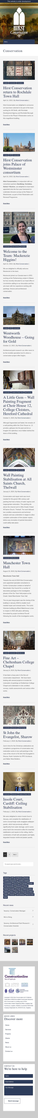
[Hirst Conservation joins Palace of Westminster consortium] (19, 142)
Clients (7, 1038)
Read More (6, 124)
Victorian (12, 894)
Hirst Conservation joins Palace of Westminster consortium (17, 166)
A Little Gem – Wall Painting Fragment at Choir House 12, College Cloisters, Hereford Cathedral (18, 405)
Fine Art (16, 883)
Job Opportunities (9, 886)
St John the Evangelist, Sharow (17, 734)
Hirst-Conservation (22, 100)
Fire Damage (23, 883)
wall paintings (20, 894)
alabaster (6, 878)
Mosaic (26, 886)
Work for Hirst (30, 894)
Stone (11, 892)
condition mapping (23, 880)
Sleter (30, 889)
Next (33, 315)
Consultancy (20, 83)
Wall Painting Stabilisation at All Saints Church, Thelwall (17, 481)
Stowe (17, 892)
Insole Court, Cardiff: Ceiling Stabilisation (15, 803)
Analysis (6, 83)
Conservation (12, 83)
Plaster (19, 889)
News (7, 1042)
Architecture (18, 878)
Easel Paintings (15, 246)
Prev (5, 315)
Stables (6, 892)
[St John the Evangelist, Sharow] (19, 715)
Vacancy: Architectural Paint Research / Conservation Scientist (17, 924)
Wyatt (5, 897)
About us (8, 1047)
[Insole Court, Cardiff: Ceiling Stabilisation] (19, 781)
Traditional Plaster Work (17, 392)
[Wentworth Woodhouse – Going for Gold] (19, 315)
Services (8, 1029)
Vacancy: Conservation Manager (14, 911)
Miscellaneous (15, 558)
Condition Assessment (10, 880)
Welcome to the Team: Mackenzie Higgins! (16, 255)
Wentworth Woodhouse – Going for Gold (18, 337)
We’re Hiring (8, 917)
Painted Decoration (9, 889)
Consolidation (8, 883)
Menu (5, 42)
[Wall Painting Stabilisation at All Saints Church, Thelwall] (19, 457)
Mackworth (19, 886)
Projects (24, 889)
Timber (6, 894)
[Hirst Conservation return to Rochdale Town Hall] (19, 70)
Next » (15, 854)
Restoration (14, 727)
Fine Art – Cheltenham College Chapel (18, 661)
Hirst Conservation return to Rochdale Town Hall (17, 91)
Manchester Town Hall (16, 564)
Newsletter (23, 246)
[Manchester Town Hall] (19, 545)
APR (10, 155)
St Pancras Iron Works (26, 892)
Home (7, 1025)
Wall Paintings (28, 392)
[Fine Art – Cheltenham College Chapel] (19, 640)
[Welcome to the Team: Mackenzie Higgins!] (19, 227)
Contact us (8, 1051)
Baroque (26, 878)
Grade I (31, 883)
